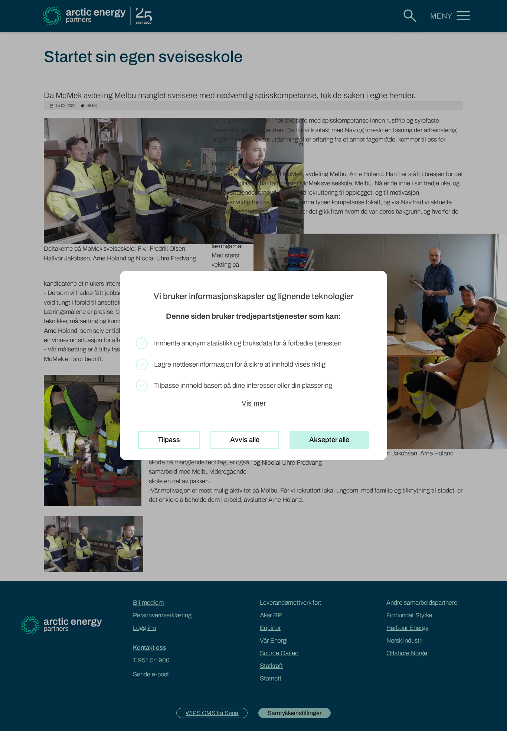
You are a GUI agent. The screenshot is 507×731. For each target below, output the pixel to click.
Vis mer (254, 403)
